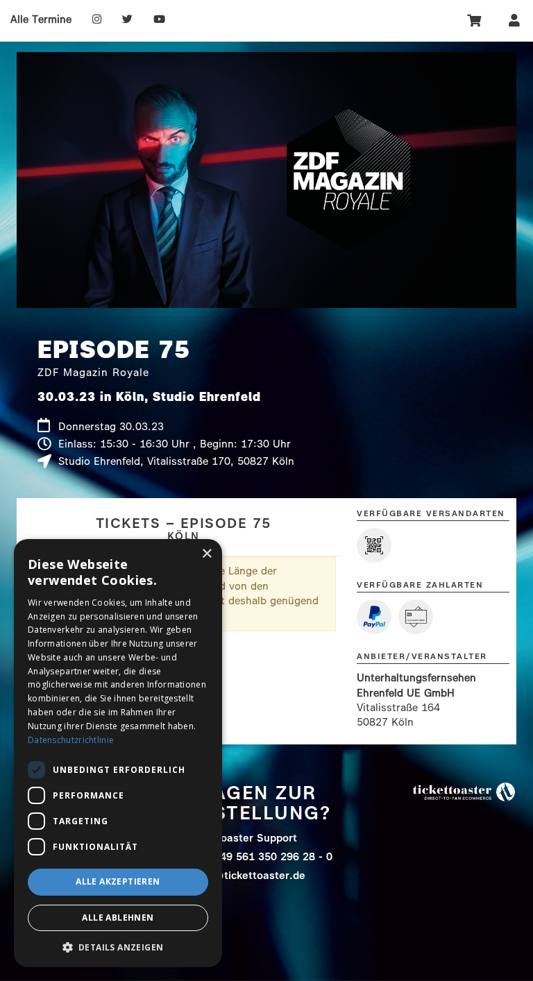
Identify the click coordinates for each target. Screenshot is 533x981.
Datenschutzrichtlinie (71, 740)
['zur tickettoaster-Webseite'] (464, 791)
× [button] (206, 554)
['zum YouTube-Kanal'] (159, 19)
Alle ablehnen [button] (117, 917)
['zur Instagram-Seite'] (96, 19)
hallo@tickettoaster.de (246, 875)
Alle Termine (40, 19)
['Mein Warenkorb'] (475, 20)
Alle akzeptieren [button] (118, 881)
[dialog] (118, 753)
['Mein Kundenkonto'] (514, 20)
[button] (118, 946)
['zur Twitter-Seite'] (127, 19)
